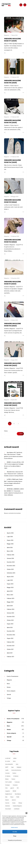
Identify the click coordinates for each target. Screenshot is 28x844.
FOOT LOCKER (8, 782)
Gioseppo (7, 785)
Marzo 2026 (10, 551)
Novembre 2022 (11, 634)
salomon (14, 800)
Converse (7, 773)
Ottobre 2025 (10, 569)
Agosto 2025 (10, 576)
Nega (14, 836)
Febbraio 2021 (10, 656)
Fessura (13, 779)
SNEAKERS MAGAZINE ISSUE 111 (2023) (12, 283)
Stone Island (8, 808)
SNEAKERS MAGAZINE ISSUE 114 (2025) (12, 161)
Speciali (9, 694)
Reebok (7, 800)
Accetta (15, 831)
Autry (17, 764)
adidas (14, 758)
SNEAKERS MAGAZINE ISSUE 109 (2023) (12, 364)
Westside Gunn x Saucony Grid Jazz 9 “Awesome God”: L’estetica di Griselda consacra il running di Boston (13, 473)
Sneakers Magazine (17, 805)
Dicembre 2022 (11, 631)
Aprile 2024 (10, 605)
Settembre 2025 (11, 573)
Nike (6, 797)
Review (8, 687)
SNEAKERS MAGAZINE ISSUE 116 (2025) (12, 81)
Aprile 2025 (10, 591)
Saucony (7, 803)
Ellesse (6, 779)
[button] (26, 813)
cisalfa (6, 770)
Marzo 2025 (10, 594)
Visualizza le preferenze (15, 840)
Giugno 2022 (10, 638)
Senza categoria (11, 691)
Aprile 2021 (10, 653)
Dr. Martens (7, 776)
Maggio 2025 (10, 587)
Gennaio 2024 (10, 613)
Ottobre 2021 (10, 649)
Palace (11, 797)
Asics (14, 761)
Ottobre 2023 (10, 620)
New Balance (18, 794)
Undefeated (16, 808)
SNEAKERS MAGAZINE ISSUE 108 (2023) (12, 404)
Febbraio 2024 (10, 609)
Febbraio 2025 (10, 598)
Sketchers (7, 805)
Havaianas (15, 785)
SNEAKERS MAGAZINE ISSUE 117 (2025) (12, 40)
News (8, 683)
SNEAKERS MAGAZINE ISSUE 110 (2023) (12, 324)
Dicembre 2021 (11, 645)
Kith (18, 788)
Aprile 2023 (10, 627)
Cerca (5, 431)
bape (12, 767)
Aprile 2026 (10, 547)
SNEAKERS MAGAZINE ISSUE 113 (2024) (12, 201)
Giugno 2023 (10, 624)
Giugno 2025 (10, 584)
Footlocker (17, 782)
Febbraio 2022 (10, 642)
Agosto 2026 (10, 533)
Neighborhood (8, 794)
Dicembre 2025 (11, 562)
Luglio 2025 (10, 580)
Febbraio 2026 (10, 554)
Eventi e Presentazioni (12, 676)
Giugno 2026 (10, 540)
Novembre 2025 (11, 565)
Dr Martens (15, 776)
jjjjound (12, 788)
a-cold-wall (7, 758)
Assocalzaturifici (9, 764)
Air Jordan (7, 761)
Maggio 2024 (10, 602)
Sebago (20, 803)
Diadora (14, 773)
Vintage (9, 698)
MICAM (14, 791)
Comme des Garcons (16, 770)
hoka (6, 788)
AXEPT (6, 767)
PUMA (17, 797)
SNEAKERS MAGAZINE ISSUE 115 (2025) (12, 121)
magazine (7, 791)
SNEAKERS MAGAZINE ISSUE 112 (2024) (12, 241)
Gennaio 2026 (10, 558)
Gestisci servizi (14, 827)
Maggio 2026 (10, 544)
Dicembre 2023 (11, 616)
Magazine (6, 35)
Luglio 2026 (10, 536)
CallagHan (19, 767)
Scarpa (13, 803)
